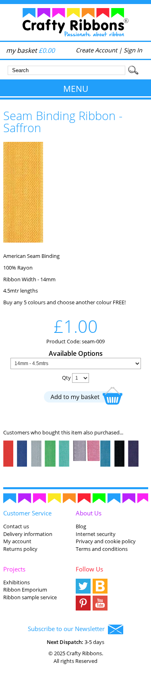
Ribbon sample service (30, 597)
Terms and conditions (102, 548)
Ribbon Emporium (25, 589)
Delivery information (27, 534)
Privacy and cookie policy (106, 541)
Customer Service (27, 513)
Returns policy (20, 548)
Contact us (16, 526)
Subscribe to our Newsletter (68, 629)
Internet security (96, 534)
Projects (14, 569)
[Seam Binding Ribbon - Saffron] (23, 240)
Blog (81, 526)
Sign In (133, 50)
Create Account (96, 50)
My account (17, 541)
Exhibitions (16, 582)
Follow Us (89, 569)
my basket (30, 50)
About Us (88, 513)
